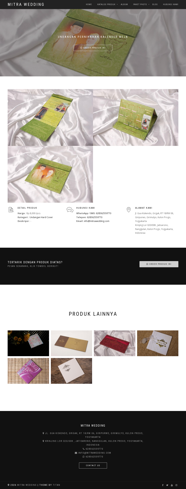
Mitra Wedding (26, 4)
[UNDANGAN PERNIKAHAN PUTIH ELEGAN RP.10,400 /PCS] (158, 343)
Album (124, 4)
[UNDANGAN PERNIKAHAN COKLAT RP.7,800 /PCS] (71, 343)
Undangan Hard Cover (41, 217)
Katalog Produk (106, 4)
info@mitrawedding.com (96, 221)
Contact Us (93, 465)
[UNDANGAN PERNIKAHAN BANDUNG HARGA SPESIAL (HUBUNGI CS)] (28, 343)
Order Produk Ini (94, 48)
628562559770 (103, 213)
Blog (155, 4)
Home (89, 4)
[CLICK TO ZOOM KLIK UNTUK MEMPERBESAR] (50, 117)
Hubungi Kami (170, 4)
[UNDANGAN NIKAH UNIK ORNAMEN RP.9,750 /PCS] (28, 371)
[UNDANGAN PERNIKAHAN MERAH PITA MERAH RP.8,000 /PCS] (114, 343)
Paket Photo (140, 4)
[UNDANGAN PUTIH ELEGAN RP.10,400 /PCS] (71, 371)
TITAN (56, 485)
